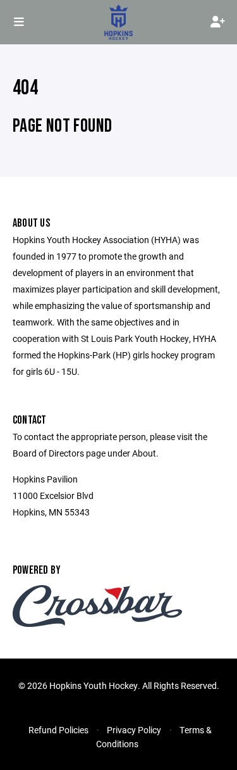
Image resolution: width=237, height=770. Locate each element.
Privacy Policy (134, 730)
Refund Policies (58, 730)
